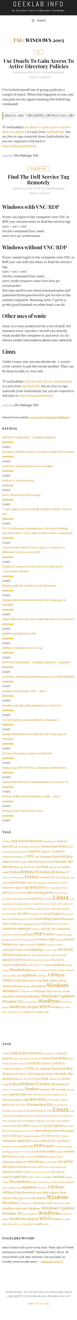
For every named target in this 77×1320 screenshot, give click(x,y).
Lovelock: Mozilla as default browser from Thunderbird (38, 676)
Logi (71, 899)
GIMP (30, 883)
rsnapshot (30, 945)
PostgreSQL (60, 934)
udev (4, 976)
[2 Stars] (5, 156)
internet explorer (13, 887)
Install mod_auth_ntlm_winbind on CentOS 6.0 (31, 705)
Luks (54, 904)
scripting (35, 950)
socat (26, 960)
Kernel (56, 893)
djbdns (24, 862)
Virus (44, 976)
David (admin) (55, 72)
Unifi (19, 976)
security (65, 949)
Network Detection (24, 919)
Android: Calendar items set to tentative (27, 466)
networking (43, 919)
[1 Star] (3, 156)
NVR (52, 924)
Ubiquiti (70, 970)
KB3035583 (20, 893)
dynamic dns (64, 861)
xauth (67, 1007)
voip (39, 980)
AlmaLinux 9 (50, 841)
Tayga (5, 970)
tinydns (33, 970)
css (23, 857)
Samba (40, 944)
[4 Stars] (10, 156)
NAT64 (5, 919)
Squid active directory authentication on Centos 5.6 (35, 782)
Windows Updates (58, 996)
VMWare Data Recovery (19, 980)
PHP (38, 933)
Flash (58, 877)
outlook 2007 (48, 928)
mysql (47, 913)
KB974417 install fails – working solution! (29, 437)
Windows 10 (27, 991)
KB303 (64, 888)
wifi (33, 986)
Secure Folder (51, 950)
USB (39, 976)
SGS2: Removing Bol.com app (21, 495)
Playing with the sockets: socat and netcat (29, 585)
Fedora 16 (47, 872)
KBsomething (36, 892)
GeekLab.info (55, 132)
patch (24, 934)
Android (62, 841)
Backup (46, 846)
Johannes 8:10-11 (52, 1261)
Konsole (32, 898)
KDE (50, 892)
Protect (26, 940)
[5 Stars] (12, 156)
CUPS (29, 856)
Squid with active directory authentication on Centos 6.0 (38, 619)
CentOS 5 (45, 851)
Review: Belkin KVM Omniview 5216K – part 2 (31, 796)
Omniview (9, 928)
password (64, 928)
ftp (63, 877)
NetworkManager (63, 919)
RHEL (16, 945)
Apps (16, 847)
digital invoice (11, 861)
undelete (12, 976)
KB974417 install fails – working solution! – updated (36, 662)
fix (53, 877)
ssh (23, 965)
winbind (41, 986)
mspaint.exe (37, 914)
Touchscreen (44, 970)
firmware (45, 877)
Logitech (37, 904)
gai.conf (70, 877)
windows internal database (21, 996)
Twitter (61, 970)
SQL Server (44, 960)
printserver (16, 940)
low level (47, 904)
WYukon (56, 1007)
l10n (40, 898)
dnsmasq (40, 861)
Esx (38, 867)
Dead (55, 856)
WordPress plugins (24, 1007)
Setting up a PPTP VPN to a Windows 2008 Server (34, 767)
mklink (30, 909)
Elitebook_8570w (21, 867)
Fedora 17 (62, 872)
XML (4, 1012)
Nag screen (67, 914)
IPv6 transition (53, 888)
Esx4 (44, 867)
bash (54, 846)
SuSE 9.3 (38, 965)
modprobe (40, 909)
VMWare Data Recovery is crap (22, 648)
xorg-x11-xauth (33, 1012)
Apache (7, 846)
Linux (61, 897)
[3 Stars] (8, 156)
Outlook (36, 929)
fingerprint (18, 877)
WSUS (45, 1006)
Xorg (20, 1012)
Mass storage (9, 909)
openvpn (24, 929)
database (45, 856)
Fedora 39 (7, 877)
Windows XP (12, 1002)
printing (6, 940)
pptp (69, 934)
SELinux (8, 955)
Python (43, 939)
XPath (46, 1012)
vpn (45, 980)
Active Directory (30, 841)
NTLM (45, 923)
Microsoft (22, 909)
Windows (57, 985)
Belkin (63, 846)
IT (38, 52)
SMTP (19, 960)
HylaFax (57, 883)
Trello (54, 970)
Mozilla (13, 914)
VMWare (56, 975)
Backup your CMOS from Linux (22, 810)
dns (30, 861)
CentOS (33, 851)
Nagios (56, 913)
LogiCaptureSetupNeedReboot (50, 417)
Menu (41, 20)
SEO (40, 955)
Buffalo (23, 852)
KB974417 (8, 892)
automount (35, 847)
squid (17, 965)
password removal (11, 934)
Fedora (14, 872)
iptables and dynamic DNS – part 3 (24, 691)
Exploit (52, 867)
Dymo (50, 861)
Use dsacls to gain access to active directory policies (38, 63)
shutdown (8, 960)
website (26, 986)
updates (29, 975)
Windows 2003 (43, 991)
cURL (36, 857)
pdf (31, 934)
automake (24, 847)
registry (60, 940)
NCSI (12, 919)
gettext (5, 883)
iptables (31, 887)
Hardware (38, 168)
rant (51, 939)
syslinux (59, 965)
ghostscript (18, 882)
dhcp (69, 856)
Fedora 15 (30, 871)
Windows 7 (11, 991)
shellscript (61, 955)
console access (11, 856)
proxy (34, 939)
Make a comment (40, 77)
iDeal (64, 883)
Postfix (48, 934)
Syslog (68, 965)
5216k (14, 841)
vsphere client (57, 980)
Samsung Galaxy (54, 945)
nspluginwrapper (32, 924)
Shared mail (49, 955)
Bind (70, 847)
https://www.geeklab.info (19, 146)
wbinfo (6, 986)
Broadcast (7, 852)
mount (5, 914)
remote (69, 939)
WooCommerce (30, 1002)
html (50, 883)
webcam (17, 986)
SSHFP (30, 965)
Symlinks (48, 965)
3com (5, 841)
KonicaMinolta (19, 899)
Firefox (31, 877)
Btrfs (15, 852)
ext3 (58, 867)
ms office (23, 913)
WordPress (49, 1001)
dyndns (7, 867)
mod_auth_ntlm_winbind (58, 909)
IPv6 (41, 888)
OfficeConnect (61, 924)
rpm (21, 944)
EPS (33, 867)
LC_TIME (48, 899)
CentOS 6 (58, 851)
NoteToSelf (9, 923)
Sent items (32, 955)
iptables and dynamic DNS (19, 633)
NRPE (20, 924)
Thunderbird (19, 970)
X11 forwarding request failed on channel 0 (30, 720)
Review (7, 944)
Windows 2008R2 (61, 991)
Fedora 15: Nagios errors (18, 480)
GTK (35, 883)
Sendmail (20, 955)
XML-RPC (12, 1012)
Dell (62, 856)
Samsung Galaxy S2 (14, 949)
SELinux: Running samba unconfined (26, 753)
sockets (34, 960)
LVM (60, 904)
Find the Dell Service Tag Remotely (39, 179)
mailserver (68, 904)
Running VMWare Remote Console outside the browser (38, 451)
